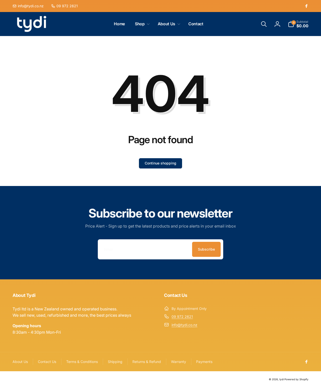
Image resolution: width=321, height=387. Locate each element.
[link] (28, 6)
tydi (281, 379)
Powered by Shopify (296, 379)
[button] (141, 24)
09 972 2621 (182, 316)
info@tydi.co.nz (184, 325)
